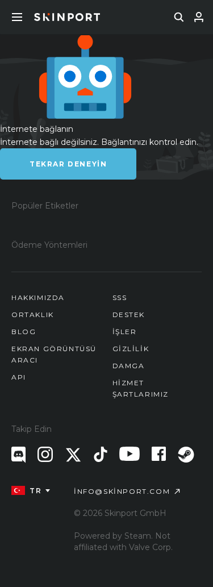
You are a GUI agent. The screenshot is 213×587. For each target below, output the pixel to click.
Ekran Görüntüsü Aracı (54, 354)
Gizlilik (130, 348)
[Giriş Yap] (198, 17)
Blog (23, 331)
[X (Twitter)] (73, 455)
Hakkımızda (38, 297)
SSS (119, 297)
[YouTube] (129, 454)
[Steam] (186, 455)
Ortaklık (32, 314)
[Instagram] (45, 454)
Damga (128, 365)
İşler (124, 331)
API (18, 377)
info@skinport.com (122, 491)
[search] (179, 17)
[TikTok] (100, 454)
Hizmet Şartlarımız (140, 388)
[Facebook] (159, 454)
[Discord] (18, 455)
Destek (128, 314)
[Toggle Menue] (17, 17)
